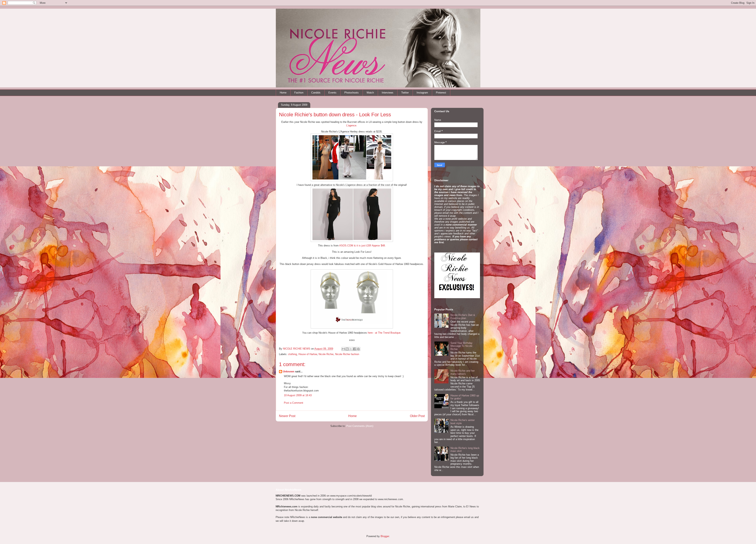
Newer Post (287, 416)
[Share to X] (351, 349)
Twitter (405, 92)
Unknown (288, 371)
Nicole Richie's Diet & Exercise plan (462, 317)
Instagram (422, 92)
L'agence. (351, 125)
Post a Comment (293, 402)
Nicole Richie (326, 354)
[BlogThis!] (347, 349)
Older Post (417, 416)
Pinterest (441, 92)
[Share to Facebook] (355, 349)
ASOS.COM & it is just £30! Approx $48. (362, 245)
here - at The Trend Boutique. (384, 332)
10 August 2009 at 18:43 (298, 395)
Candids (316, 92)
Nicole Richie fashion (347, 354)
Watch (370, 92)
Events (332, 92)
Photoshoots (351, 92)
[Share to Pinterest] (358, 349)
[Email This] (343, 349)
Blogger (385, 536)
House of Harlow (307, 354)
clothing (292, 354)
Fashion (298, 92)
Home (283, 92)
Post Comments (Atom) (359, 426)
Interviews (387, 92)
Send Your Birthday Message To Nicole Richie (461, 346)
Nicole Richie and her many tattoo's (462, 372)
